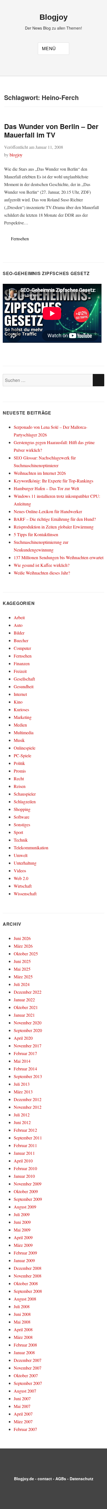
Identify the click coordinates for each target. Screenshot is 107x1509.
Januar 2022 (24, 999)
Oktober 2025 (26, 953)
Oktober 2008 (26, 1283)
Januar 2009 (24, 1260)
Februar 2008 (25, 1345)
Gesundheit (23, 686)
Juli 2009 (22, 1214)
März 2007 (23, 1421)
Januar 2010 (24, 1176)
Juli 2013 (22, 1084)
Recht (19, 778)
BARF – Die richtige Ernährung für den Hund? (55, 519)
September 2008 (28, 1291)
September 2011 (28, 1138)
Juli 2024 (22, 984)
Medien (20, 725)
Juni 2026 (22, 938)
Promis (20, 771)
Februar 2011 (25, 1145)
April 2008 (23, 1329)
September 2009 (28, 1199)
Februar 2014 (25, 1068)
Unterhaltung (25, 863)
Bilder (19, 633)
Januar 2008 (24, 1352)
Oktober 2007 (26, 1375)
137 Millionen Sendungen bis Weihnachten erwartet (58, 557)
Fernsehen (20, 238)
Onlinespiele (24, 748)
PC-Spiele (22, 755)
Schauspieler (25, 794)
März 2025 (23, 976)
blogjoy (16, 155)
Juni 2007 (22, 1398)
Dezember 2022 (27, 992)
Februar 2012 (25, 1130)
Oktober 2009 (26, 1191)
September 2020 (28, 1030)
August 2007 (25, 1391)
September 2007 (28, 1383)
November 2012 (27, 1107)
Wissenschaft (25, 893)
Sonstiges (22, 824)
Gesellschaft (24, 679)
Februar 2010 (25, 1168)
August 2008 (25, 1299)
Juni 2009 (22, 1222)
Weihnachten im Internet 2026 (40, 473)
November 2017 (27, 1045)
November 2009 (27, 1184)
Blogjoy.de (24, 1478)
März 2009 (23, 1245)
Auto (18, 625)
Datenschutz (81, 1478)
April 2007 (23, 1414)
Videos (20, 870)
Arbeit (19, 617)
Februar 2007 (25, 1429)
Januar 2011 (24, 1153)
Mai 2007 (22, 1406)
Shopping (22, 809)
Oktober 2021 (26, 1007)
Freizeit (20, 671)
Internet (20, 694)
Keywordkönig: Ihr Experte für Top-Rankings (53, 481)
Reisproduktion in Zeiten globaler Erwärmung (54, 527)
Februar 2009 (25, 1253)
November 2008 (27, 1276)
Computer (22, 648)
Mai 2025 (22, 969)
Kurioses (21, 709)
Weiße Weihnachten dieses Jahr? (42, 573)
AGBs (60, 1478)
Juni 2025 (22, 961)
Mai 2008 (22, 1322)
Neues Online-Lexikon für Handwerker (48, 511)
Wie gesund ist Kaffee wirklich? (41, 565)
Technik (21, 840)
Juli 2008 (22, 1306)
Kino (18, 702)
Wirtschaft (23, 886)
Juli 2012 (22, 1115)
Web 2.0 (21, 878)
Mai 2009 (22, 1230)
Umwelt (20, 855)
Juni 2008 (22, 1314)
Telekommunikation (31, 847)
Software (21, 817)
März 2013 (23, 1091)
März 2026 (23, 946)
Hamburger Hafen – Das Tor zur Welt (46, 488)
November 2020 (27, 1022)
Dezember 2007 (27, 1360)
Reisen (20, 786)
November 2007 (27, 1368)
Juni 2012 (22, 1122)
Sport (18, 832)
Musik (19, 740)
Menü (49, 48)
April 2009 (23, 1237)
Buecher (21, 640)
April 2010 (23, 1161)
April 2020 (23, 1038)
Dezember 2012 (27, 1099)
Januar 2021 (24, 1015)
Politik (19, 763)
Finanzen (22, 663)
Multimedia (23, 732)
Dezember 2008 (27, 1268)
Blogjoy (54, 17)
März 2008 (23, 1337)
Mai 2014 (22, 1061)
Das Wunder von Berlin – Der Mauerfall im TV (51, 130)
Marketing (23, 717)
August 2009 (25, 1207)
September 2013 (28, 1076)
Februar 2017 (25, 1053)
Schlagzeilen (25, 801)
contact (45, 1478)
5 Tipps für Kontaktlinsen (36, 534)
